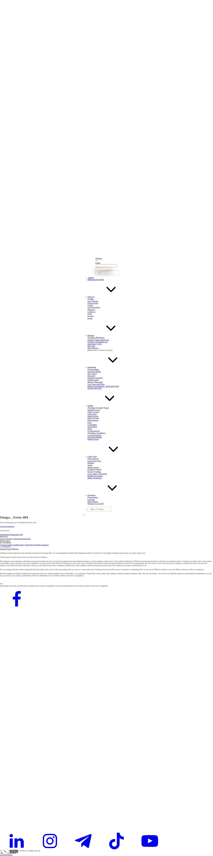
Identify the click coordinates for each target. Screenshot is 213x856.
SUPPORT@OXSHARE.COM (11, 535)
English (108, 273)
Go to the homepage (7, 526)
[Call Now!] (5, 851)
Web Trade (34, 545)
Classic (8, 549)
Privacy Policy (5, 541)
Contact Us (11, 539)
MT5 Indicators (43, 545)
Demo (16, 549)
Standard (3, 549)
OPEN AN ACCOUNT (103, 269)
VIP (12, 549)
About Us (3, 539)
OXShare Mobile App (8, 545)
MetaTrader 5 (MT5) (23, 545)
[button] (106, 259)
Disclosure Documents (23, 539)
